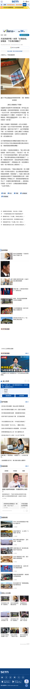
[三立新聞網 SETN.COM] (1, 4)
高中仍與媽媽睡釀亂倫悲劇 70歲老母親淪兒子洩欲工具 (15, 603)
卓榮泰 (6, 471)
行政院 (15, 471)
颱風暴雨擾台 (11, 5)
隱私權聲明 (3, 685)
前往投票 (21, 395)
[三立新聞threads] (23, 677)
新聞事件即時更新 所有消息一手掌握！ (13, 211)
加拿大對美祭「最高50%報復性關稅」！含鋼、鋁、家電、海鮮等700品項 (14, 635)
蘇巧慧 (6, 390)
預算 (23, 471)
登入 (28, 1)
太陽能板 (9, 98)
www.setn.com (14, 685)
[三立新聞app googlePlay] (17, 681)
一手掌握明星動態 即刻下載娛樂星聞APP (13, 214)
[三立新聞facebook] (6, 677)
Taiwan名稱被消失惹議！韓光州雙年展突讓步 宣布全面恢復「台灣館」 (5, 619)
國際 (24, 5)
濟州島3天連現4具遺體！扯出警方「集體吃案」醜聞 (5, 635)
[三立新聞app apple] (5, 681)
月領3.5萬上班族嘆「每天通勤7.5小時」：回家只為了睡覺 (24, 619)
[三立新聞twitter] (19, 677)
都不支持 (6, 393)
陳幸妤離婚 (19, 5)
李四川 (6, 392)
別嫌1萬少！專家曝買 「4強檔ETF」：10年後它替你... (14, 456)
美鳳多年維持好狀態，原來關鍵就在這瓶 (13, 219)
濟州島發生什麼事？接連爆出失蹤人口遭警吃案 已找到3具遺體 (5, 603)
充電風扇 (12, 117)
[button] (24, 1)
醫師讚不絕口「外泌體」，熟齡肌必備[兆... (13, 216)
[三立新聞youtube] (2, 677)
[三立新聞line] (14, 677)
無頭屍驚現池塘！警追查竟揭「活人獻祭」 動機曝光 (24, 603)
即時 (5, 5)
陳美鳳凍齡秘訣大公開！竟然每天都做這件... (14, 224)
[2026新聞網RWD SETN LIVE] (2, 1)
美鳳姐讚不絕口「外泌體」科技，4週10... (13, 222)
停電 (24, 113)
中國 (2, 108)
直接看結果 (8, 395)
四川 (25, 108)
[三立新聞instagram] (10, 677)
